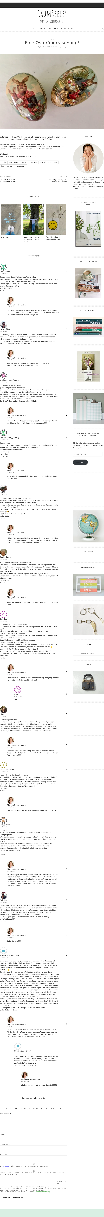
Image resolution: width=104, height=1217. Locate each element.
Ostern (34, 162)
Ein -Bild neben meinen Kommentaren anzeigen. (24, 1166)
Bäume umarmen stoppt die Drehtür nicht (31, 239)
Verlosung (21, 166)
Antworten (64, 271)
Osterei (25, 162)
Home (33, 28)
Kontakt (42, 28)
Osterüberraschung (48, 162)
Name (3, 1134)
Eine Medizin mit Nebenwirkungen (53, 238)
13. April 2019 (4, 957)
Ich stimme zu (62, 1182)
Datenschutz (67, 28)
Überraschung (7, 166)
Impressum (53, 28)
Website (3, 1154)
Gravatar (6, 1166)
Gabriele (3, 900)
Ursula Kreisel (6, 825)
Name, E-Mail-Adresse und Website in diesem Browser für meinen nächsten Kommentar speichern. (32, 1173)
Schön (52, 39)
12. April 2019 (4, 273)
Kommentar (5, 1113)
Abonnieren (80, 462)
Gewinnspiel (14, 162)
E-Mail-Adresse (7, 1144)
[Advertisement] (88, 489)
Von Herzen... (6, 237)
